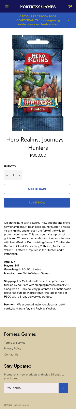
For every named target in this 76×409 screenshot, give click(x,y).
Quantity (10, 166)
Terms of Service (15, 342)
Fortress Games (21, 405)
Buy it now (37, 202)
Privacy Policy (12, 348)
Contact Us (11, 354)
